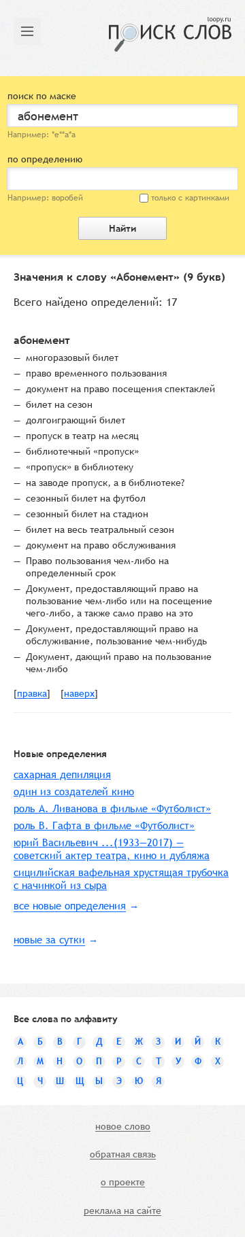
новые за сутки (49, 939)
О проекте (123, 1182)
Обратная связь (123, 1155)
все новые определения (70, 905)
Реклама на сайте (122, 1211)
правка (32, 694)
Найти (122, 228)
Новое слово (122, 1127)
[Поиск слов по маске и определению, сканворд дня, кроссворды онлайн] (170, 34)
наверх (79, 694)
